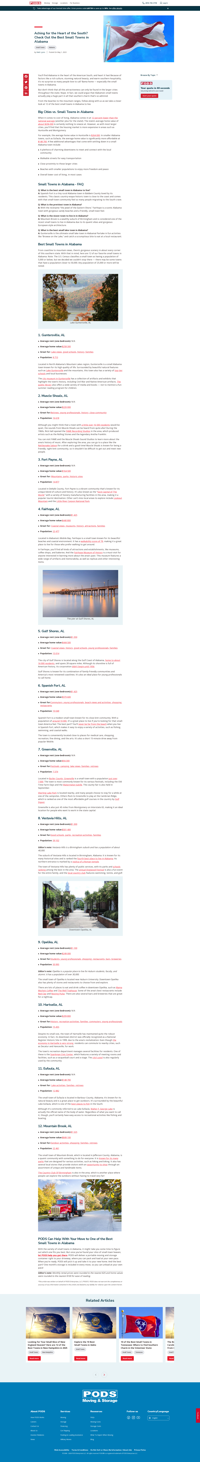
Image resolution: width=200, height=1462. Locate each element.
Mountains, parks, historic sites (67, 476)
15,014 (56, 653)
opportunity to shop (97, 1164)
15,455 (56, 1027)
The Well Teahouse (67, 990)
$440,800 (66, 520)
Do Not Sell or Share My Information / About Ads (111, 1450)
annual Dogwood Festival (91, 869)
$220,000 (66, 407)
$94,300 (66, 760)
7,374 (55, 771)
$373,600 (66, 697)
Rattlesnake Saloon (47, 445)
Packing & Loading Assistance (71, 1435)
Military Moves (65, 1439)
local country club (77, 873)
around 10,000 (59, 721)
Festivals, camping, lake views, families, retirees (74, 766)
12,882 (56, 1090)
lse (63, 993)
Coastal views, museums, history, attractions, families (78, 525)
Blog (92, 1439)
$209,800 (66, 1016)
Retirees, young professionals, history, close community (79, 412)
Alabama (52, 47)
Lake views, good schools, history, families (72, 352)
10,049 (56, 711)
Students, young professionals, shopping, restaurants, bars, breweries (86, 959)
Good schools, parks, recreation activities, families (76, 835)
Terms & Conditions (80, 1450)
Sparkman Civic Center (61, 1054)
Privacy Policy (140, 1450)
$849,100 (66, 1137)
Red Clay (42, 993)
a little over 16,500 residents (96, 424)
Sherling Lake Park (47, 792)
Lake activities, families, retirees (67, 1085)
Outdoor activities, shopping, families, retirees (74, 1142)
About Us (34, 1430)
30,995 (56, 964)
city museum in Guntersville (56, 378)
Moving (63, 1417)
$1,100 (74, 948)
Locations (94, 1430)
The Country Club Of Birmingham (55, 1172)
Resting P (56, 993)
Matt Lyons (41, 52)
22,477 (56, 531)
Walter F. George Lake (102, 1108)
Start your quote (149, 96)
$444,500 (66, 642)
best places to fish (80, 1103)
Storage (63, 1422)
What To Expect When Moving (101, 1435)
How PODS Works (37, 1417)
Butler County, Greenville (61, 778)
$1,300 (74, 824)
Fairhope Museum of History (88, 552)
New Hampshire (47, 1352)
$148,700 (42, 141)
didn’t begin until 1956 (83, 666)
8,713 (55, 357)
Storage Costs (95, 1426)
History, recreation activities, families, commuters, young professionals (86, 1021)
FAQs (92, 1417)
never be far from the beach (92, 724)
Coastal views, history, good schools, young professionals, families (84, 648)
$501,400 (66, 829)
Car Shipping (65, 1430)
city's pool (97, 1057)
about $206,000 (45, 124)
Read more (34, 1358)
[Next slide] (104, 1375)
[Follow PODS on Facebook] (128, 1417)
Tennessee (139, 1352)
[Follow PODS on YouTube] (138, 1417)
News (33, 1439)
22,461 (56, 1148)
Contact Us (35, 1426)
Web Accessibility (61, 1450)
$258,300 (66, 346)
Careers (33, 1422)
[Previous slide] (96, 1375)
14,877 (56, 481)
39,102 (56, 840)
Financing (63, 1426)
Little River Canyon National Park (72, 501)
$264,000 (95, 135)
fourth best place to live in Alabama (95, 858)
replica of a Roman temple (85, 861)
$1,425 (74, 515)
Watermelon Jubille (72, 784)
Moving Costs (95, 1422)
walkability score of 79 (92, 541)
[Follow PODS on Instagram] (133, 1417)
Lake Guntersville (54, 370)
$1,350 (74, 637)
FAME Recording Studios (78, 431)
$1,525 (74, 1132)
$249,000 (66, 953)
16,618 (56, 418)
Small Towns (40, 47)
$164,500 (66, 471)
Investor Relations (37, 1435)
